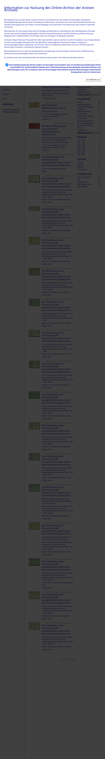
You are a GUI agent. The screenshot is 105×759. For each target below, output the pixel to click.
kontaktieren (13, 51)
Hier (60, 57)
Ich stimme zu (93, 79)
